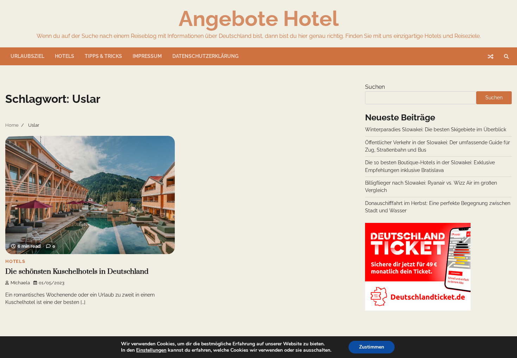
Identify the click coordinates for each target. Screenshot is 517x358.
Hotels (64, 56)
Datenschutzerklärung (205, 56)
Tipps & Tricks (103, 56)
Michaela (20, 282)
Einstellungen (151, 350)
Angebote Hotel (259, 18)
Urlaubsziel (27, 56)
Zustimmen (371, 347)
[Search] (506, 56)
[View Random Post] (490, 56)
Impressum (147, 56)
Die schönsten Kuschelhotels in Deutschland (76, 271)
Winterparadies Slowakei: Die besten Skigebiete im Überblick (435, 129)
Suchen (375, 87)
